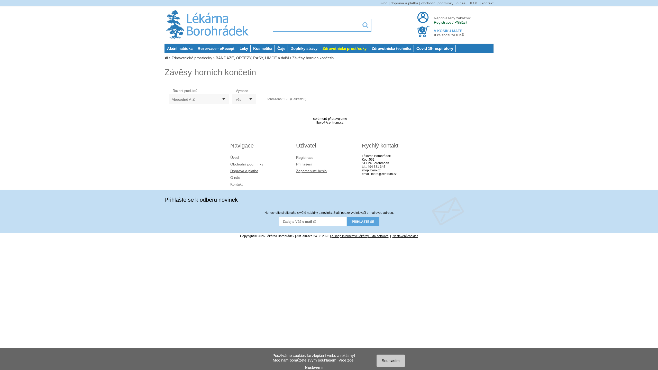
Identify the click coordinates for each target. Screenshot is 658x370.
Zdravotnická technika (391, 48)
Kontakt (236, 184)
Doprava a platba (244, 171)
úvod (384, 3)
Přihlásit (460, 22)
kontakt (488, 3)
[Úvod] (166, 58)
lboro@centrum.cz (330, 122)
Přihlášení (304, 164)
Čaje (281, 48)
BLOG (474, 3)
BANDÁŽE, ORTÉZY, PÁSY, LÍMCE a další (252, 58)
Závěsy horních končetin (313, 58)
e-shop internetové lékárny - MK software (360, 236)
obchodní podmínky (437, 3)
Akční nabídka (180, 48)
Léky (244, 48)
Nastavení (314, 367)
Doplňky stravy (303, 48)
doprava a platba (404, 3)
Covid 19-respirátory (434, 48)
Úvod (234, 157)
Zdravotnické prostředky (345, 48)
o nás (460, 3)
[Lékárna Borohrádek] (208, 39)
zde (350, 360)
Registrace (442, 22)
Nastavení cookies (405, 236)
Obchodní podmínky (246, 164)
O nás (235, 177)
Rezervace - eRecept (216, 48)
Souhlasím (391, 360)
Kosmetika (262, 48)
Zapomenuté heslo (311, 171)
